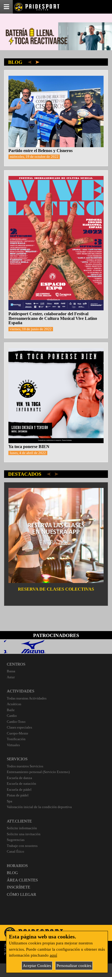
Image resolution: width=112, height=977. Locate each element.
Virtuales (13, 745)
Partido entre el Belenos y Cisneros (40, 150)
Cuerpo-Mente (17, 733)
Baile (11, 710)
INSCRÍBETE (18, 887)
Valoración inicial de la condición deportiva (39, 807)
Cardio (12, 716)
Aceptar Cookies (37, 965)
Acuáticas (14, 704)
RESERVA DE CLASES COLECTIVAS (56, 589)
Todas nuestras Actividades (26, 698)
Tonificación (16, 739)
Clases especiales (19, 727)
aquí (53, 955)
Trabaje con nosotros (22, 846)
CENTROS (16, 664)
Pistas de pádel (18, 795)
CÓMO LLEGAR (21, 894)
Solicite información (22, 828)
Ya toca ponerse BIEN (28, 446)
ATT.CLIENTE (19, 821)
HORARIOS (17, 865)
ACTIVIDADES (20, 691)
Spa (9, 801)
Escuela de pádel (19, 789)
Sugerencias (15, 840)
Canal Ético (15, 851)
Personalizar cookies (74, 965)
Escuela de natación (21, 783)
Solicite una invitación (24, 834)
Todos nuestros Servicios (25, 766)
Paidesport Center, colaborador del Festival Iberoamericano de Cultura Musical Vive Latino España (52, 318)
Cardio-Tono (16, 722)
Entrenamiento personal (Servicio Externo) (38, 772)
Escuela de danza (19, 778)
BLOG (12, 873)
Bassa (11, 671)
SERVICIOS (17, 759)
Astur (11, 677)
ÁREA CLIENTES (22, 880)
